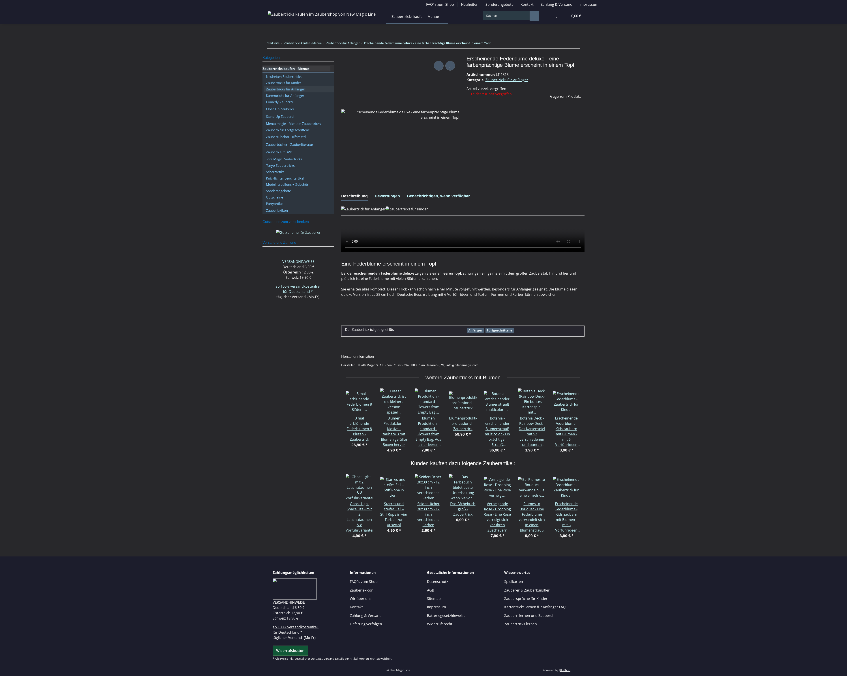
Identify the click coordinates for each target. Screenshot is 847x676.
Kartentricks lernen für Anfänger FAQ (535, 607)
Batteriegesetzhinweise (446, 615)
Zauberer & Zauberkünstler (527, 590)
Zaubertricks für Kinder (283, 83)
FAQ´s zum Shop (440, 4)
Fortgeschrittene (499, 330)
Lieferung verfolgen (366, 624)
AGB (430, 590)
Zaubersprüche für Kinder (525, 598)
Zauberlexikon (277, 210)
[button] (548, 16)
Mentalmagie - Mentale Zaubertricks (293, 123)
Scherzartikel (275, 172)
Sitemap (434, 598)
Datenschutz (437, 581)
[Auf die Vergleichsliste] (439, 66)
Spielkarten (513, 581)
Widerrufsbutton (290, 650)
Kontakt (527, 4)
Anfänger (475, 330)
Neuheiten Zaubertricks (284, 76)
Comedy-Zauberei (279, 102)
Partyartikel (274, 203)
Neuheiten (469, 4)
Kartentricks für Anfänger (285, 95)
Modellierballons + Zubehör (287, 184)
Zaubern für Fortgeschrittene (288, 130)
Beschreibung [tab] (354, 196)
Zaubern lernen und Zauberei (528, 615)
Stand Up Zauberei (280, 116)
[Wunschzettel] (557, 16)
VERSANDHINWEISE (298, 261)
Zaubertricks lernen (520, 624)
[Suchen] (534, 16)
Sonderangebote (499, 4)
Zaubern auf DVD (279, 152)
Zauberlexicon (361, 590)
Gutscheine (274, 197)
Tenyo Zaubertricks (280, 165)
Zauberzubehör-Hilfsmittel (286, 137)
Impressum (588, 4)
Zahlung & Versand (556, 4)
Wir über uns (360, 598)
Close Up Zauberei (280, 109)
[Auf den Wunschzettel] (450, 66)
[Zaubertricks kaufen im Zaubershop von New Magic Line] (322, 14)
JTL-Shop (564, 670)
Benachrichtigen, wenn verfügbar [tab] (438, 196)
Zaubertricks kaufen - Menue (285, 68)
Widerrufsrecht (439, 624)
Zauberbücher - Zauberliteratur (289, 144)
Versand (329, 659)
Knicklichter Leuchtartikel (285, 178)
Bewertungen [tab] (387, 196)
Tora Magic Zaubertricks (284, 159)
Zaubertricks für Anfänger (506, 79)
